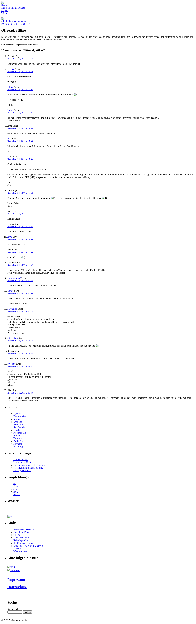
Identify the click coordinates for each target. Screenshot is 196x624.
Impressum (16, 580)
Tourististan (19, 548)
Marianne (12, 309)
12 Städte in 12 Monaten (13, 7)
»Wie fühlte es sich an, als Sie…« (29, 467)
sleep (15, 486)
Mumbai (17, 419)
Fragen (4, 10)
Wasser (4, 13)
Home (4, 5)
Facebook (15, 570)
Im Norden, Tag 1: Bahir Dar (15, 24)
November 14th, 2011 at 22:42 (20, 366)
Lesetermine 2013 (22, 462)
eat (14, 483)
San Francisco (20, 427)
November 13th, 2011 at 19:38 (20, 252)
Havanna (17, 443)
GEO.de (17, 535)
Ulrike (10, 87)
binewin (11, 363)
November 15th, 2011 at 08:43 (20, 393)
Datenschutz (17, 587)
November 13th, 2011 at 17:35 (20, 141)
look (15, 491)
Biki (9, 138)
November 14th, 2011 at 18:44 (20, 353)
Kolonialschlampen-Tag (14, 21)
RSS (12, 567)
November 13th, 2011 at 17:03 (20, 89)
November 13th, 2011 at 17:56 (20, 193)
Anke (9, 237)
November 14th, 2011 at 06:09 (20, 293)
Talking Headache (22, 470)
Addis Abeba (19, 441)
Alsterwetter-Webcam (23, 529)
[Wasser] (12, 516)
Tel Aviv (17, 438)
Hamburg (18, 446)
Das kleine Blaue (21, 532)
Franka (11, 69)
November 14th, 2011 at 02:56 (20, 280)
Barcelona (18, 435)
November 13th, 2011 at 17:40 (20, 159)
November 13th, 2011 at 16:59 (20, 71)
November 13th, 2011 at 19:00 (20, 239)
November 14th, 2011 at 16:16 (20, 341)
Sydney (17, 413)
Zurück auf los (20, 459)
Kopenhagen (19, 433)
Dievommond (14, 278)
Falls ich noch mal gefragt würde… (30, 465)
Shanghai (18, 422)
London (17, 430)
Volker (10, 110)
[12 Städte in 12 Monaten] (13, 514)
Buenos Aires (19, 416)
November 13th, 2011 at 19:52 (20, 265)
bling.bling (12, 338)
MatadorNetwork (21, 537)
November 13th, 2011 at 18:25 (20, 226)
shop (15, 489)
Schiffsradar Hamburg (24, 543)
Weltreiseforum (20, 551)
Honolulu (18, 424)
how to (16, 494)
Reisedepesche (20, 540)
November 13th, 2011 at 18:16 (20, 214)
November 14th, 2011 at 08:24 (20, 311)
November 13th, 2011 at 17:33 (20, 128)
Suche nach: (13, 609)
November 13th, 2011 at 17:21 (20, 113)
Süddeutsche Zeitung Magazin (28, 546)
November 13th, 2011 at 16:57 (20, 59)
